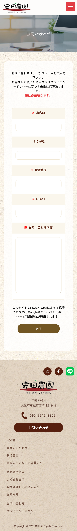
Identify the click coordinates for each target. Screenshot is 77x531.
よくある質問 (15, 479)
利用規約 (31, 316)
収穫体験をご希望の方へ (23, 487)
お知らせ (13, 494)
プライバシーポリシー (21, 511)
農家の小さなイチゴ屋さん (24, 462)
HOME (11, 440)
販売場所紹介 (15, 472)
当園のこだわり (17, 448)
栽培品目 (13, 455)
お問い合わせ (38, 427)
